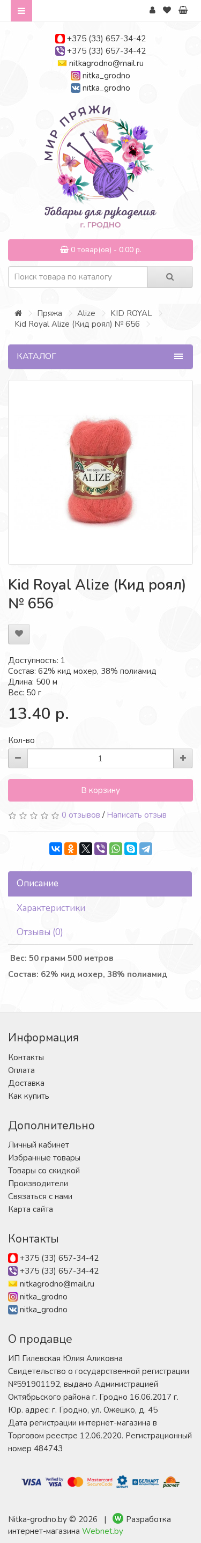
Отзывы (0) (40, 932)
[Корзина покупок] (183, 10)
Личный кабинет (38, 1145)
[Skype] (130, 848)
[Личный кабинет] (152, 10)
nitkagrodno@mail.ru (106, 63)
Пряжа (49, 313)
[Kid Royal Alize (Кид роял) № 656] (100, 472)
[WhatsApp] (115, 848)
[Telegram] (145, 848)
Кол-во (21, 740)
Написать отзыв (137, 815)
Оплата (21, 1070)
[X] (85, 848)
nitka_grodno (106, 75)
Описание (37, 883)
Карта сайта (30, 1209)
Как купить (28, 1096)
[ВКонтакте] (55, 848)
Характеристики (51, 908)
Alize (86, 313)
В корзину (100, 790)
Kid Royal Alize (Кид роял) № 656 (77, 324)
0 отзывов (81, 815)
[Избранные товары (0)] (167, 10)
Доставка (26, 1083)
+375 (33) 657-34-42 (106, 38)
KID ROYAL (131, 313)
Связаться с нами (40, 1196)
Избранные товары (44, 1157)
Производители (38, 1183)
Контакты (26, 1057)
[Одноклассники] (70, 848)
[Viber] (100, 848)
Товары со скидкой (44, 1170)
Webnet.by (102, 1531)
